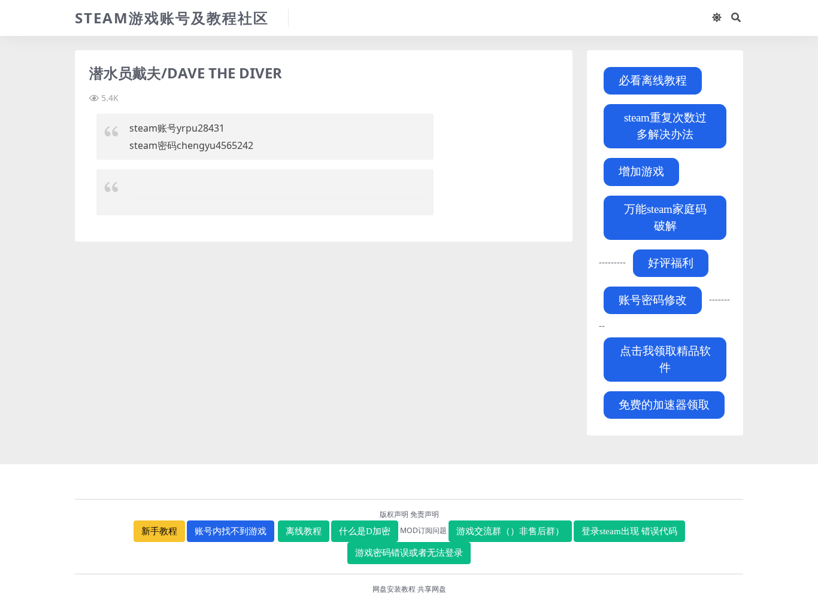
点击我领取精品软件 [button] (665, 359)
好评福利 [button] (670, 263)
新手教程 (159, 531)
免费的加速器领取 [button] (664, 404)
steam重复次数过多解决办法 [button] (665, 126)
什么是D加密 (364, 531)
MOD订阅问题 (423, 530)
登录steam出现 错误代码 (629, 531)
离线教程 (304, 531)
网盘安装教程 (394, 589)
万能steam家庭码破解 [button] (665, 217)
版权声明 (394, 514)
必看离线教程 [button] (653, 80)
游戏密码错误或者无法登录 (409, 553)
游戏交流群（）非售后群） (510, 531)
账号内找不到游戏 (230, 531)
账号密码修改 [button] (653, 300)
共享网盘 (431, 589)
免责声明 (424, 514)
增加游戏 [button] (641, 171)
